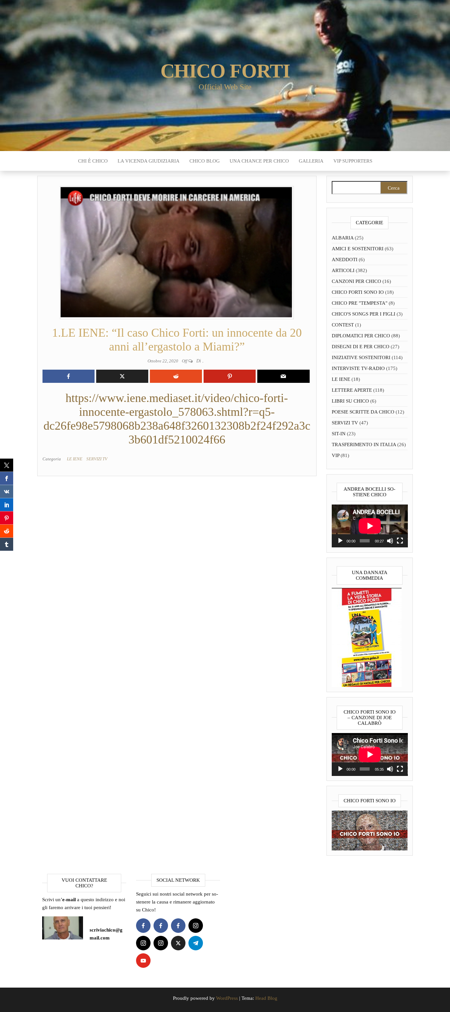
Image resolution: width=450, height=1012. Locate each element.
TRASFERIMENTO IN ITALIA (364, 444)
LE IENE (74, 458)
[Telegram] (195, 943)
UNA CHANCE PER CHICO (259, 161)
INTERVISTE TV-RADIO (358, 368)
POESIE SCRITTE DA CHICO (363, 411)
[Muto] (390, 540)
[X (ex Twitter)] (178, 943)
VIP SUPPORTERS (352, 161)
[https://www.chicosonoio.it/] (370, 830)
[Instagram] (195, 925)
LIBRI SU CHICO (350, 401)
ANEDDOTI (344, 259)
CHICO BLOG (204, 161)
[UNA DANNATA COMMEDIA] (367, 636)
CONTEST (343, 324)
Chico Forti (225, 71)
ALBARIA (342, 237)
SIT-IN (339, 433)
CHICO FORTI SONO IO (358, 292)
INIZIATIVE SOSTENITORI (361, 357)
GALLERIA (311, 161)
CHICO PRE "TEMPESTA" (359, 303)
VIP (335, 455)
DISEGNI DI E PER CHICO (360, 346)
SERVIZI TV (96, 458)
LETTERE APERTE (352, 390)
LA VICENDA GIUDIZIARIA (149, 161)
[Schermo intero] (400, 540)
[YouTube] (143, 960)
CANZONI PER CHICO (356, 281)
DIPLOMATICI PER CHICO (361, 335)
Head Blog (266, 998)
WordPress (227, 998)
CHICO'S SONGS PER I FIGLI (363, 314)
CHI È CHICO (93, 161)
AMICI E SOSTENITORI (357, 248)
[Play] (340, 540)
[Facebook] (143, 925)
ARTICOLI (343, 270)
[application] (370, 526)
